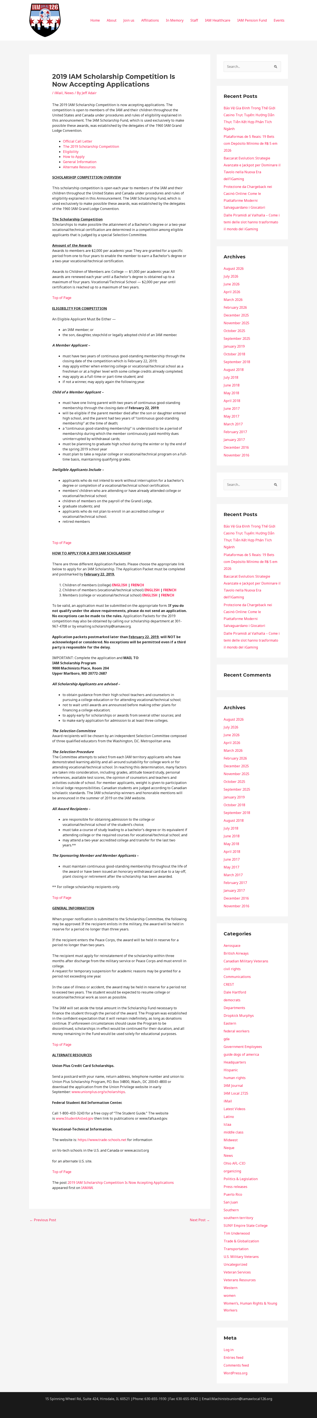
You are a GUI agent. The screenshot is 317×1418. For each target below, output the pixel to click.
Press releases (235, 1186)
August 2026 (234, 268)
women (229, 1295)
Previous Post (43, 1220)
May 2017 (231, 416)
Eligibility (70, 151)
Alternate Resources (79, 167)
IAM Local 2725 (236, 1093)
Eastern (230, 1023)
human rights (235, 1077)
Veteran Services (237, 1272)
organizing (232, 1171)
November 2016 (236, 455)
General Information (79, 161)
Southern (231, 1210)
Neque (229, 1147)
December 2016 (236, 447)
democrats (232, 1000)
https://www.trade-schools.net (102, 1139)
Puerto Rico (233, 1194)
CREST (229, 984)
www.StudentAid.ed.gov (74, 1118)
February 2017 (235, 431)
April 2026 (232, 291)
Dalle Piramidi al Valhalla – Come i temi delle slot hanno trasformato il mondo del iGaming (252, 222)
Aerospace (232, 945)
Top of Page (61, 297)
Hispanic (231, 1070)
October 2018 (234, 354)
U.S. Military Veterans (241, 1256)
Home (95, 20)
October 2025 (234, 330)
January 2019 (234, 346)
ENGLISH (119, 585)
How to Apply (74, 156)
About (111, 20)
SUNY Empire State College (246, 1225)
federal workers (237, 1031)
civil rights (232, 969)
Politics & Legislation (241, 1178)
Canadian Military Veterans (246, 961)
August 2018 (234, 369)
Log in (229, 1349)
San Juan (231, 1202)
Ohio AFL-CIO (234, 1163)
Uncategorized (235, 1264)
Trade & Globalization (241, 1241)
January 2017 (234, 439)
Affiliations (150, 20)
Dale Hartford (235, 992)
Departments (234, 1007)
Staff (194, 20)
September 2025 (237, 338)
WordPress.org (235, 1373)
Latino (229, 1116)
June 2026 (232, 284)
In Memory (175, 20)
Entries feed (233, 1357)
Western (230, 1287)
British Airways (236, 953)
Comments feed (236, 1365)
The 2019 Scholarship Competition (91, 146)
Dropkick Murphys (239, 1015)
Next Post (200, 1220)
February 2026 (235, 307)
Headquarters (235, 1062)
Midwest (231, 1140)
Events (279, 20)
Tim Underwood (237, 1233)
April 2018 (232, 400)
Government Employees (243, 1046)
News (69, 93)
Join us (128, 20)
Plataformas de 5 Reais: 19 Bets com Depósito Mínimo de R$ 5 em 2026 (250, 143)
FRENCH (137, 585)
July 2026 (231, 276)
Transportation (236, 1248)
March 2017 (233, 424)
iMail (58, 93)
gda (226, 1038)
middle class (233, 1132)
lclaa (227, 1124)
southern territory (238, 1217)
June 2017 (232, 408)
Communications (237, 976)
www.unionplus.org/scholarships (98, 1091)
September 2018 (237, 361)
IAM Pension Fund (252, 20)
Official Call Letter (77, 141)
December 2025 (236, 315)
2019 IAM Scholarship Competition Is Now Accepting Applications (120, 1182)
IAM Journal (233, 1085)
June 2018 (232, 385)
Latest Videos (234, 1108)
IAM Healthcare (217, 20)
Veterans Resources (240, 1280)
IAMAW (87, 1187)
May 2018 (231, 393)
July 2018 (231, 377)
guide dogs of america (241, 1054)
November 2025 (236, 323)
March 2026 (233, 299)
